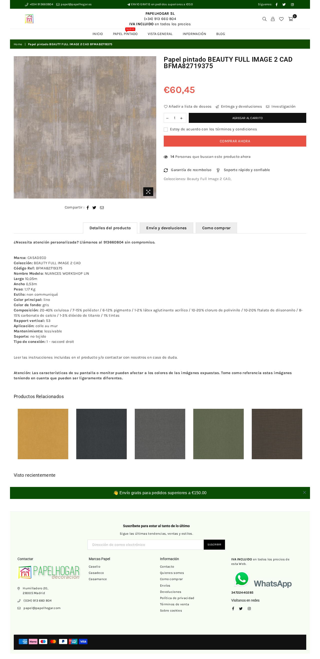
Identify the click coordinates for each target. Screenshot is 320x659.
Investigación (283, 106)
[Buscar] (264, 18)
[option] (85, 127)
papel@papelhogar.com (42, 608)
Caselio (94, 566)
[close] (304, 492)
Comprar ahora (235, 141)
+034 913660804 (41, 4)
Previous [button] (8, 437)
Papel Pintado (125, 32)
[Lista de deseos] (281, 18)
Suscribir (214, 544)
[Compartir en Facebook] (88, 207)
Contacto (167, 566)
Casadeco (96, 573)
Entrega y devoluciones (241, 106)
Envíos (165, 585)
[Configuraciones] (273, 18)
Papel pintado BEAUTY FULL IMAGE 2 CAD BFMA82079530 (108, 431)
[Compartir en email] (102, 207)
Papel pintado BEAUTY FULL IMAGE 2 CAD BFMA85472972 (225, 431)
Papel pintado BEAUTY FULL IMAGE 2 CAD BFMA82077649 (166, 431)
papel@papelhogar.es (76, 4)
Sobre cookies (171, 610)
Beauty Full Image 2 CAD (208, 179)
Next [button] (312, 437)
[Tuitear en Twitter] (94, 207)
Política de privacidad (177, 598)
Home (18, 44)
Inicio (97, 34)
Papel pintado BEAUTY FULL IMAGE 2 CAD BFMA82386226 (283, 431)
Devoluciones (171, 592)
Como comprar (216, 227)
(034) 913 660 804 (38, 600)
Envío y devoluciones (166, 227)
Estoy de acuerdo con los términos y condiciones (213, 129)
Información (194, 34)
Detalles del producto (110, 227)
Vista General (160, 34)
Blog (220, 34)
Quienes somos (172, 573)
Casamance (98, 579)
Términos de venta (174, 604)
